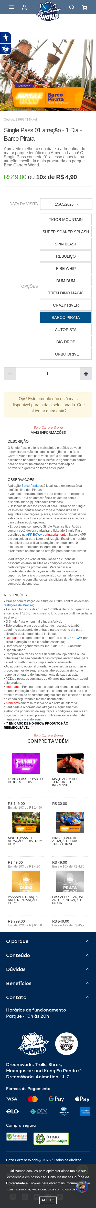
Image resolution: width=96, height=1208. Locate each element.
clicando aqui (31, 719)
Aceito (48, 1200)
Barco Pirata (30, 486)
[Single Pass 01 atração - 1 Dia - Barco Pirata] (48, 75)
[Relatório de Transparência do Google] (16, 1139)
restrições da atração (18, 605)
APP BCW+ (34, 534)
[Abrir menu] (11, 7)
